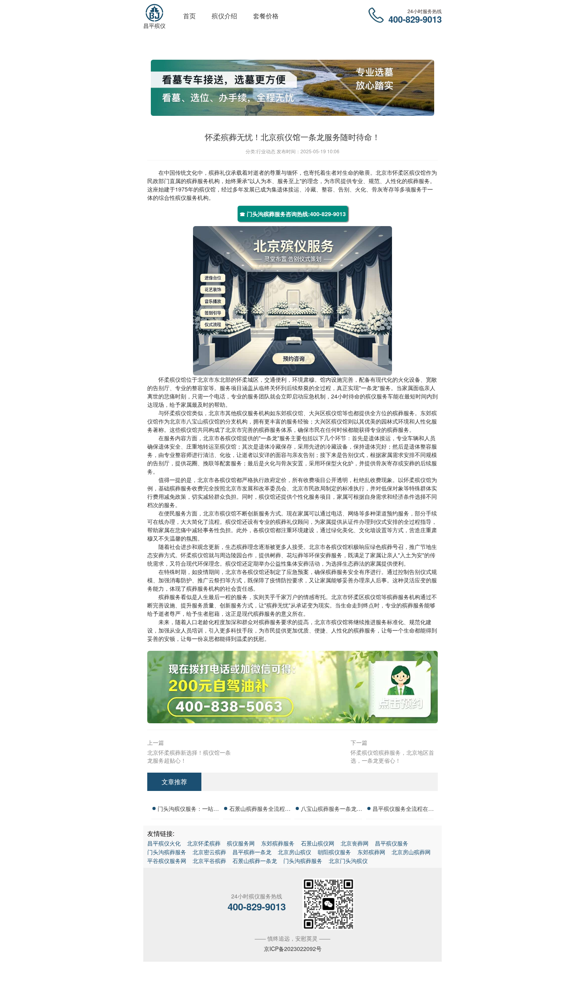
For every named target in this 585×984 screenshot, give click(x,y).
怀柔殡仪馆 (172, 379)
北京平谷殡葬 (209, 861)
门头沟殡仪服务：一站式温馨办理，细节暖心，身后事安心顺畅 (188, 809)
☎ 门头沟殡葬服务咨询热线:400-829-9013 (293, 214)
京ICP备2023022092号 (293, 949)
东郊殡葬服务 (277, 843)
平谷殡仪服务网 (166, 861)
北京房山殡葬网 (411, 852)
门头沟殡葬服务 (166, 852)
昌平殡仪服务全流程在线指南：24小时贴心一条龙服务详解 (403, 809)
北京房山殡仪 (294, 852)
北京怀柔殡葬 (203, 843)
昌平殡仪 (154, 25)
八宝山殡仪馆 (203, 421)
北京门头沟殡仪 (348, 861)
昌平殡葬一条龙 (251, 852)
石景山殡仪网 (317, 843)
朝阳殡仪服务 (334, 852)
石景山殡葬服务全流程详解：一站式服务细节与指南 (260, 809)
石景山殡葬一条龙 (254, 861)
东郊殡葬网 (371, 852)
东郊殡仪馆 (289, 413)
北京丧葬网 (355, 843)
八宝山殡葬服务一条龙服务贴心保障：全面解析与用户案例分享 (331, 809)
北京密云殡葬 (209, 852)
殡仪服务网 (241, 843)
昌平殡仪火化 (164, 843)
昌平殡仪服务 (391, 843)
